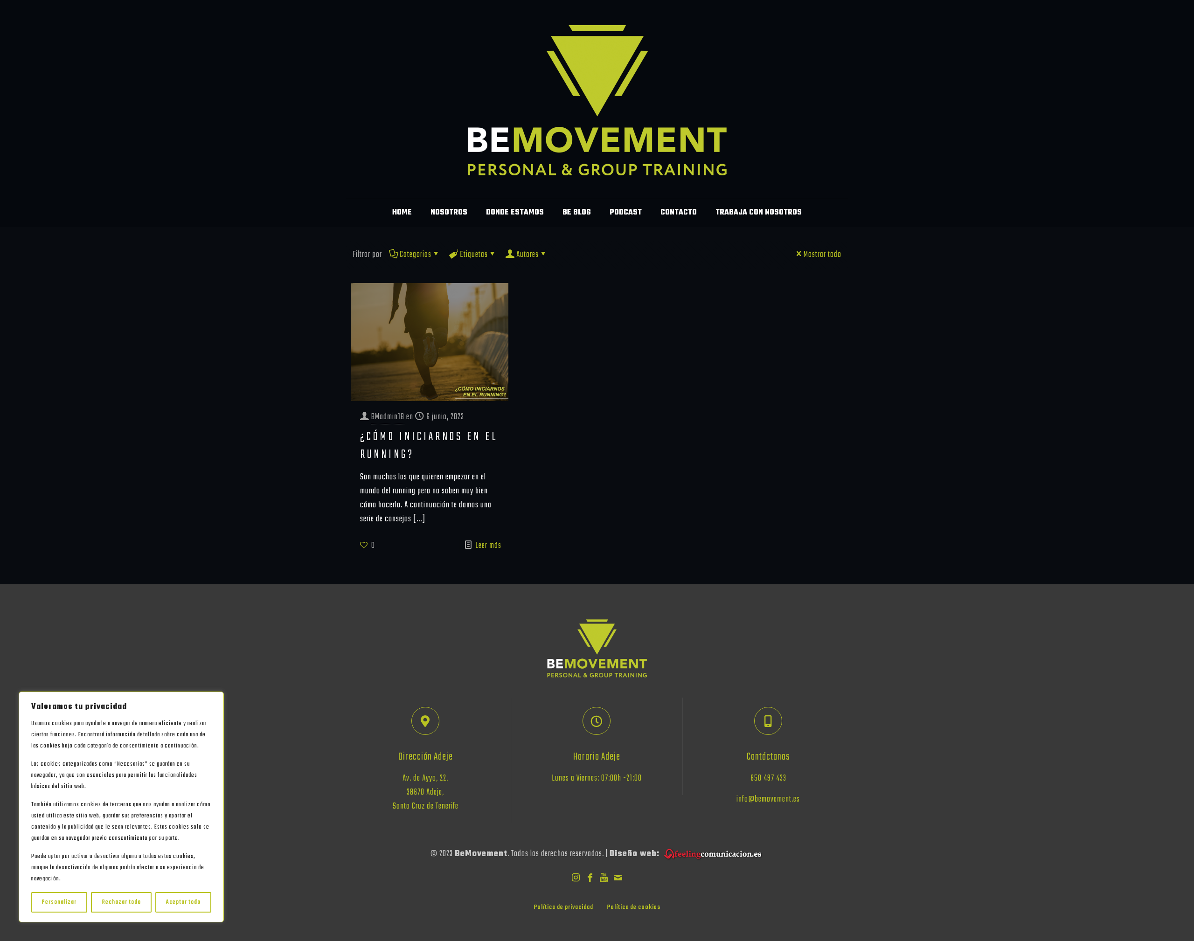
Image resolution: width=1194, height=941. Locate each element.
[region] (121, 807)
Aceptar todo (183, 902)
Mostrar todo (822, 255)
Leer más (488, 546)
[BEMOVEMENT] (597, 99)
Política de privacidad (563, 907)
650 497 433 (768, 778)
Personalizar (59, 902)
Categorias (415, 255)
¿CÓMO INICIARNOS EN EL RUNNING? (429, 446)
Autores (527, 255)
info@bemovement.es (768, 799)
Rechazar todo (121, 902)
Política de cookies (633, 907)
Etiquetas (474, 255)
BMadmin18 (387, 417)
